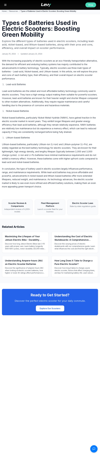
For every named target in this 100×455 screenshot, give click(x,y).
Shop (90, 5)
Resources (13, 11)
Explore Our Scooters (50, 308)
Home (4, 11)
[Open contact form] (94, 449)
